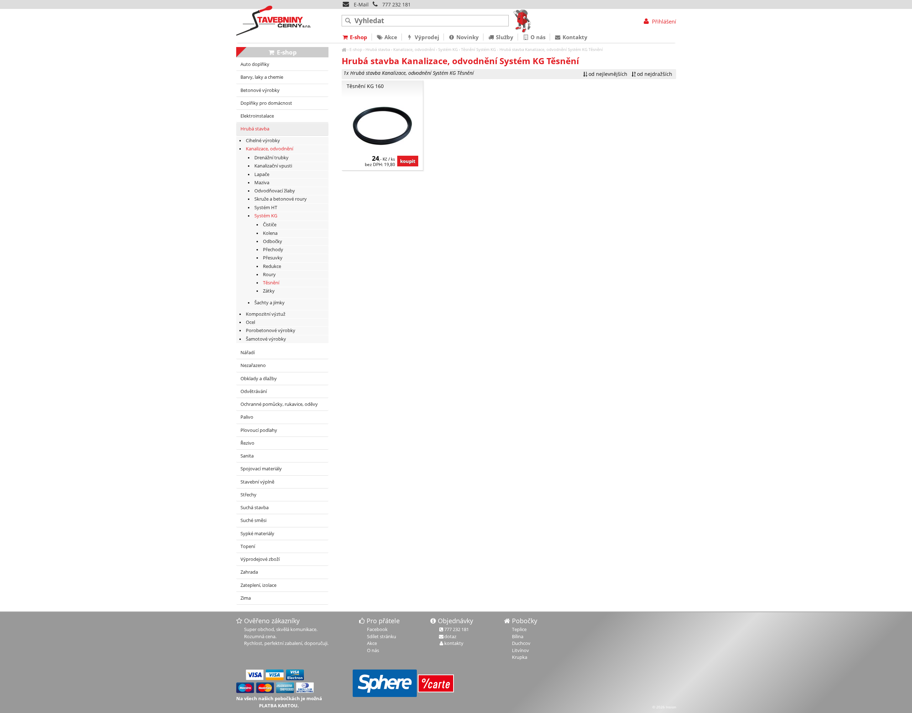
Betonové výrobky (260, 90)
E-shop (355, 49)
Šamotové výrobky (266, 339)
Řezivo (247, 443)
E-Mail (360, 4)
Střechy (248, 495)
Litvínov (520, 650)
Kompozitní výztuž (265, 314)
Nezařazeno (253, 365)
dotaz (450, 636)
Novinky (467, 37)
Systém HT (265, 208)
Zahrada (249, 572)
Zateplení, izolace (258, 585)
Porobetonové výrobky (270, 330)
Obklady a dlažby (258, 379)
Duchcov (521, 643)
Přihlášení (663, 21)
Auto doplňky (254, 64)
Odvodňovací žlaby (274, 191)
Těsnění (468, 49)
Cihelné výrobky (263, 141)
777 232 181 (396, 4)
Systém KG (448, 49)
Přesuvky (273, 258)
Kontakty (574, 37)
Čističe (269, 225)
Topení (247, 546)
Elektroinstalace (257, 116)
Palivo (246, 417)
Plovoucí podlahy (258, 430)
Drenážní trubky (271, 158)
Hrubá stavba (378, 49)
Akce (390, 37)
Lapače (261, 174)
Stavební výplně (257, 482)
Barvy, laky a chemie (261, 77)
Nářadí (247, 353)
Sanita (247, 456)
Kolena (270, 233)
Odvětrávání (253, 391)
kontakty (453, 643)
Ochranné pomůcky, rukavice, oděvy (279, 404)
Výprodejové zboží (260, 559)
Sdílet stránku (381, 636)
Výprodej (426, 37)
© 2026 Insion (664, 706)
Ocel (250, 322)
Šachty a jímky (269, 303)
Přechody (273, 250)
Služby (503, 37)
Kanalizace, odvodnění (414, 49)
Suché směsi (253, 520)
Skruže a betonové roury (280, 199)
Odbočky (272, 241)
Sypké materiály (257, 534)
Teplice (519, 629)
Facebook (377, 629)
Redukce (272, 266)
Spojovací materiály (261, 469)
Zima (245, 598)
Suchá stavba (254, 508)
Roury (269, 275)
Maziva (261, 183)
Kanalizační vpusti (273, 166)
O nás (537, 37)
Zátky (269, 291)
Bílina (517, 636)
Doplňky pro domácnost (266, 103)
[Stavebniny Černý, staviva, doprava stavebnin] (344, 49)
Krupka (519, 657)
